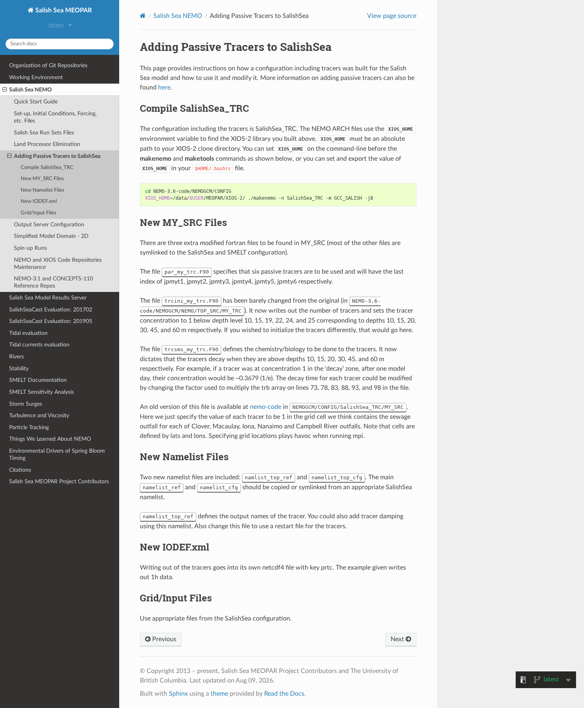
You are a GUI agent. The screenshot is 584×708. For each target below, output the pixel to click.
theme (219, 693)
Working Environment (36, 77)
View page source (391, 16)
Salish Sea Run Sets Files (44, 133)
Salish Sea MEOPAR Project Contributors (59, 481)
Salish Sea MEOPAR (63, 10)
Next (398, 639)
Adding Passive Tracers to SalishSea (57, 156)
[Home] (143, 15)
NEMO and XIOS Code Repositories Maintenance (58, 263)
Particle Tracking (29, 427)
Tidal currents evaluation (39, 345)
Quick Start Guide (36, 102)
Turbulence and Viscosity (39, 415)
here (164, 87)
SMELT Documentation (38, 380)
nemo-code (265, 407)
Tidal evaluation (28, 333)
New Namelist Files (42, 190)
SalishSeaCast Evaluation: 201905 (50, 321)
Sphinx (178, 693)
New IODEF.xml (39, 201)
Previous (163, 639)
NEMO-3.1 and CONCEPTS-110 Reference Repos (53, 282)
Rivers (16, 357)
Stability (19, 369)
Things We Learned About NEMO (50, 439)
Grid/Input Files (38, 213)
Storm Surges (25, 404)
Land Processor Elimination (47, 144)
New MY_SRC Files (42, 178)
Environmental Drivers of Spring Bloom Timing (57, 454)
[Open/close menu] (4, 89)
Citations (20, 470)
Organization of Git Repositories (48, 65)
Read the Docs (284, 693)
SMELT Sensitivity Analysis (41, 392)
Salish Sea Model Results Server (48, 298)
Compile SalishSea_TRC (47, 167)
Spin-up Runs (30, 248)
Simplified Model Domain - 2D (51, 236)
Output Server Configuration (49, 225)
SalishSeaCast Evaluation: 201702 (50, 310)
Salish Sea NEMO (30, 90)
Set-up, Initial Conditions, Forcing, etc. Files (55, 117)
